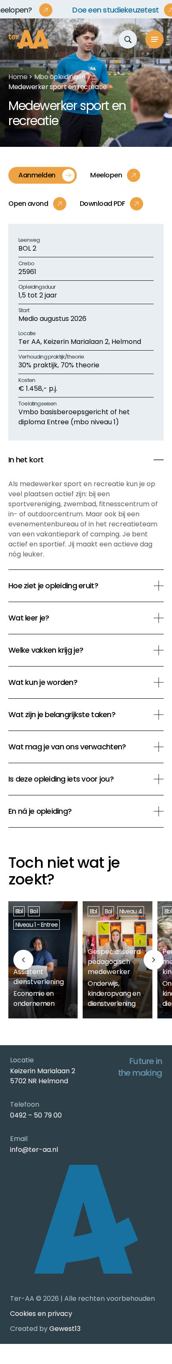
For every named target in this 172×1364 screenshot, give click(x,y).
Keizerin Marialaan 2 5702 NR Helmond (42, 1076)
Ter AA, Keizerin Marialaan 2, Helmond (79, 341)
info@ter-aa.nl (34, 1149)
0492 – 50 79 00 (36, 1115)
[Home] (29, 39)
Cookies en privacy (41, 1313)
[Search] (128, 39)
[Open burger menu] (154, 39)
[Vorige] (23, 960)
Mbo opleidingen (60, 77)
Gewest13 (65, 1328)
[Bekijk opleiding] (43, 959)
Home (17, 77)
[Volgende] (154, 960)
